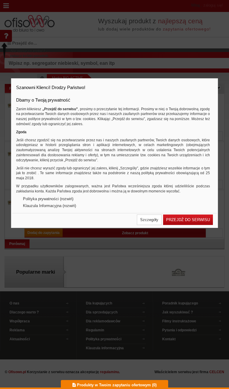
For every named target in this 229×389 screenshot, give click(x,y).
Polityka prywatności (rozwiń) (48, 199)
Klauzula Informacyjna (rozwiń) (49, 206)
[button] (149, 220)
